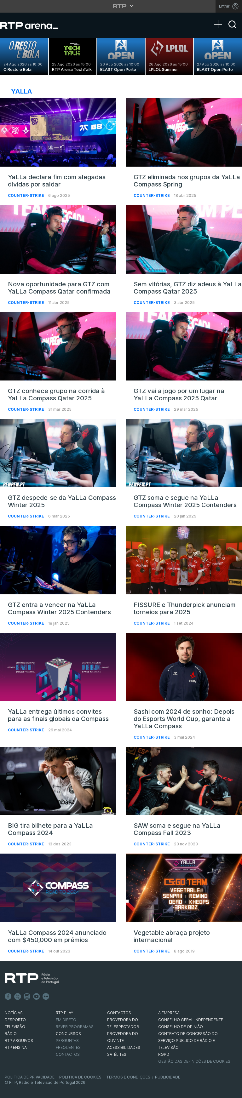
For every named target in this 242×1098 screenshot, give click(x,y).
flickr (46, 996)
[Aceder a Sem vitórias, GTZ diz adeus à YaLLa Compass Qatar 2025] (184, 239)
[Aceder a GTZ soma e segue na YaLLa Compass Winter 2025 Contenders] (184, 453)
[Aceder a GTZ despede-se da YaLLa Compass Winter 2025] (58, 453)
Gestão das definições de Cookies (194, 1061)
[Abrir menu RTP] (121, 6)
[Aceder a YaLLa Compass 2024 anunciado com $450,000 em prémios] (58, 888)
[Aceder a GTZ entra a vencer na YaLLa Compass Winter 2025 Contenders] (58, 560)
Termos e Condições (128, 1077)
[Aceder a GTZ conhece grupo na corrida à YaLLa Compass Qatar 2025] (58, 346)
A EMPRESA (169, 1012)
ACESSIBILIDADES (123, 1047)
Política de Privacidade (30, 1077)
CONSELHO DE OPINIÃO (180, 1026)
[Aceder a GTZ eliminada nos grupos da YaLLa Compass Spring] (184, 132)
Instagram (27, 996)
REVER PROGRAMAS (75, 1026)
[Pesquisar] (232, 29)
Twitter (17, 996)
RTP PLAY (64, 1012)
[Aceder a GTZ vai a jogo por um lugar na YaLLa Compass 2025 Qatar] (184, 346)
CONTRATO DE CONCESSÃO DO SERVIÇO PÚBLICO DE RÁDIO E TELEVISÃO (188, 1040)
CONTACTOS (119, 1012)
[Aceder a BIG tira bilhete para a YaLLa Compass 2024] (58, 781)
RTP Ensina (16, 1047)
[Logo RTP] (32, 978)
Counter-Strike (26, 195)
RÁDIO (11, 1033)
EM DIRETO (66, 1019)
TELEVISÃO (15, 1026)
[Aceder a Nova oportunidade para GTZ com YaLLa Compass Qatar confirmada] (58, 239)
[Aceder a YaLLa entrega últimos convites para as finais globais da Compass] (58, 667)
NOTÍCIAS (14, 1012)
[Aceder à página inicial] (35, 25)
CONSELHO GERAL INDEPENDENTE (190, 1019)
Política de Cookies (80, 1077)
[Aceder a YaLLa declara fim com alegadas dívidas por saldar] (58, 132)
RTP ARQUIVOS (19, 1040)
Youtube (36, 996)
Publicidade (167, 1077)
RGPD (163, 1054)
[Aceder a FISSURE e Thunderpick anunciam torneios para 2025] (184, 560)
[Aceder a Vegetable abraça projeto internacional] (184, 888)
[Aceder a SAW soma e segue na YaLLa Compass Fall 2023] (184, 781)
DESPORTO (15, 1019)
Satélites (116, 1054)
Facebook (8, 996)
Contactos (68, 1054)
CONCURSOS (68, 1033)
